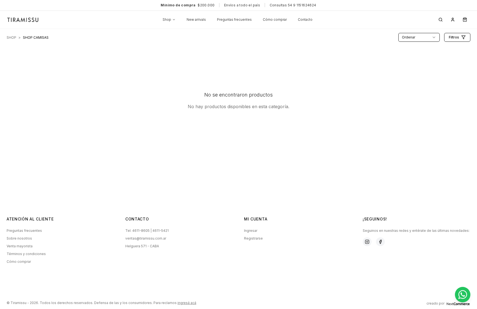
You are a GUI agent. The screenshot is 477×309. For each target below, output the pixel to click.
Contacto (305, 19)
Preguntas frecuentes (234, 19)
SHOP (11, 37)
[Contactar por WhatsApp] (462, 294)
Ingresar (250, 230)
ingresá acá (186, 303)
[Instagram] (367, 241)
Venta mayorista (20, 246)
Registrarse (253, 238)
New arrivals (196, 19)
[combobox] (419, 37)
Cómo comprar (275, 19)
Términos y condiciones (26, 254)
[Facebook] (380, 241)
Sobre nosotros (19, 238)
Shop (167, 19)
